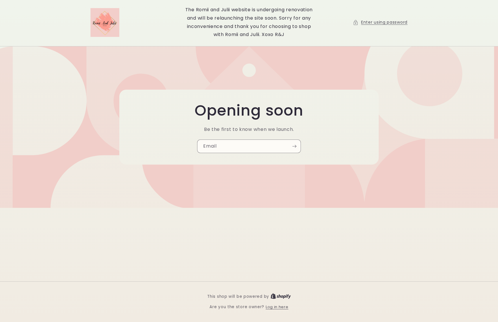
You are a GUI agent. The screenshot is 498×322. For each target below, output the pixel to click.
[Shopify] (281, 296)
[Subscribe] (294, 146)
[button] (380, 22)
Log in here (277, 307)
